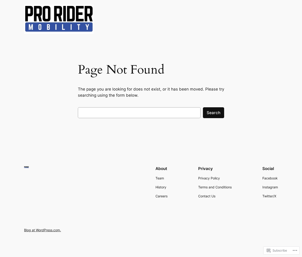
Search (213, 112)
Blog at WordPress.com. (42, 230)
